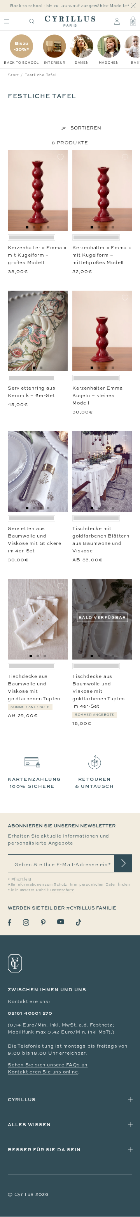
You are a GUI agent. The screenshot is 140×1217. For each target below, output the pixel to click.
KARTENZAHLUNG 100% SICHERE (34, 782)
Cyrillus (22, 1099)
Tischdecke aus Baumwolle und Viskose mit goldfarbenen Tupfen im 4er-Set (98, 691)
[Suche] (32, 21)
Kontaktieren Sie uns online (43, 1072)
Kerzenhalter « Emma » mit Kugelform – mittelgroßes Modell (101, 255)
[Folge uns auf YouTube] (60, 921)
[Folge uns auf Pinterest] (43, 922)
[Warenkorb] (133, 21)
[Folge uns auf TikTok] (78, 922)
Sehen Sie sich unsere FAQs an (48, 1065)
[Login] (117, 21)
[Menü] (6, 21)
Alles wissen (29, 1124)
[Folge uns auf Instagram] (26, 922)
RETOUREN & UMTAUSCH (94, 782)
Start (13, 74)
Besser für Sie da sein (44, 1149)
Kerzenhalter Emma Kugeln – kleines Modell (97, 395)
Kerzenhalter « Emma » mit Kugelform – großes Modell (37, 255)
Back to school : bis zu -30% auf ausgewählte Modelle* (70, 5)
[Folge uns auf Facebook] (9, 922)
